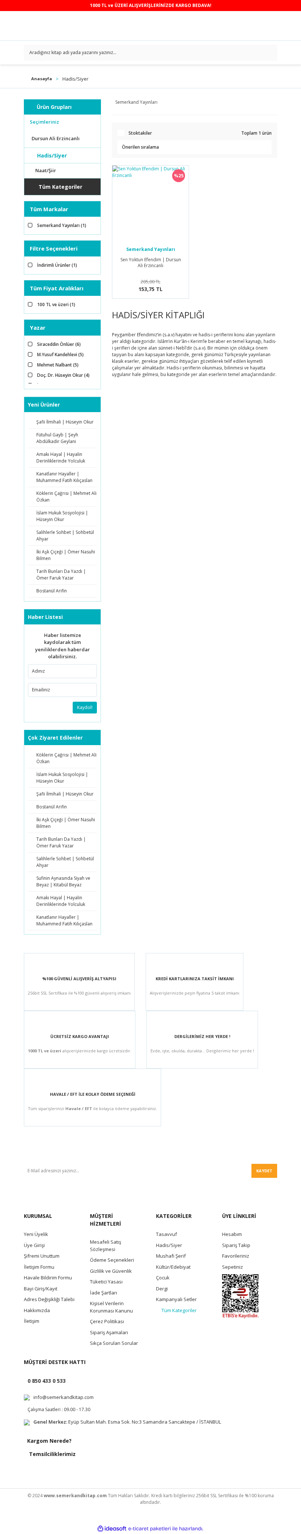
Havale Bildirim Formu (48, 1277)
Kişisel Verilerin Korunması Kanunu (111, 1307)
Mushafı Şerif (171, 1256)
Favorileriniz (235, 1256)
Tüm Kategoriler (179, 1310)
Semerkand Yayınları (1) (61, 225)
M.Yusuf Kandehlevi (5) (60, 354)
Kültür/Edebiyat (173, 1267)
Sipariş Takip (236, 1245)
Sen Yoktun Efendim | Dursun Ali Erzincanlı (150, 263)
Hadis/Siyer (75, 78)
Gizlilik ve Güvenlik (111, 1271)
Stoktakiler (140, 133)
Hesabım (232, 1234)
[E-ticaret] (149, 1528)
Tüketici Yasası (106, 1281)
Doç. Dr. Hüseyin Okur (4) (63, 375)
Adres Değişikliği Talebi (49, 1299)
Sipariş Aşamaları (109, 1332)
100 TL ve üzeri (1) (56, 304)
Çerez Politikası (107, 1321)
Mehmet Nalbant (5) (58, 365)
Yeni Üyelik (36, 1234)
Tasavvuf (166, 1234)
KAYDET (264, 1170)
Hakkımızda (37, 1310)
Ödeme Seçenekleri (112, 1260)
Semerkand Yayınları (150, 249)
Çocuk (163, 1277)
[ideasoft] (112, 1528)
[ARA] (269, 53)
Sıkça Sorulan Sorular (114, 1343)
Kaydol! (85, 707)
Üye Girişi (34, 1245)
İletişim (31, 1321)
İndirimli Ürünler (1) (57, 265)
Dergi (162, 1288)
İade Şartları (103, 1292)
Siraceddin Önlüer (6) (59, 344)
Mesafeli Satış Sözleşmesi (105, 1246)
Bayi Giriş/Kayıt (40, 1288)
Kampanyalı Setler (176, 1299)
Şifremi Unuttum (41, 1256)
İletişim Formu (39, 1267)
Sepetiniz (232, 1267)
